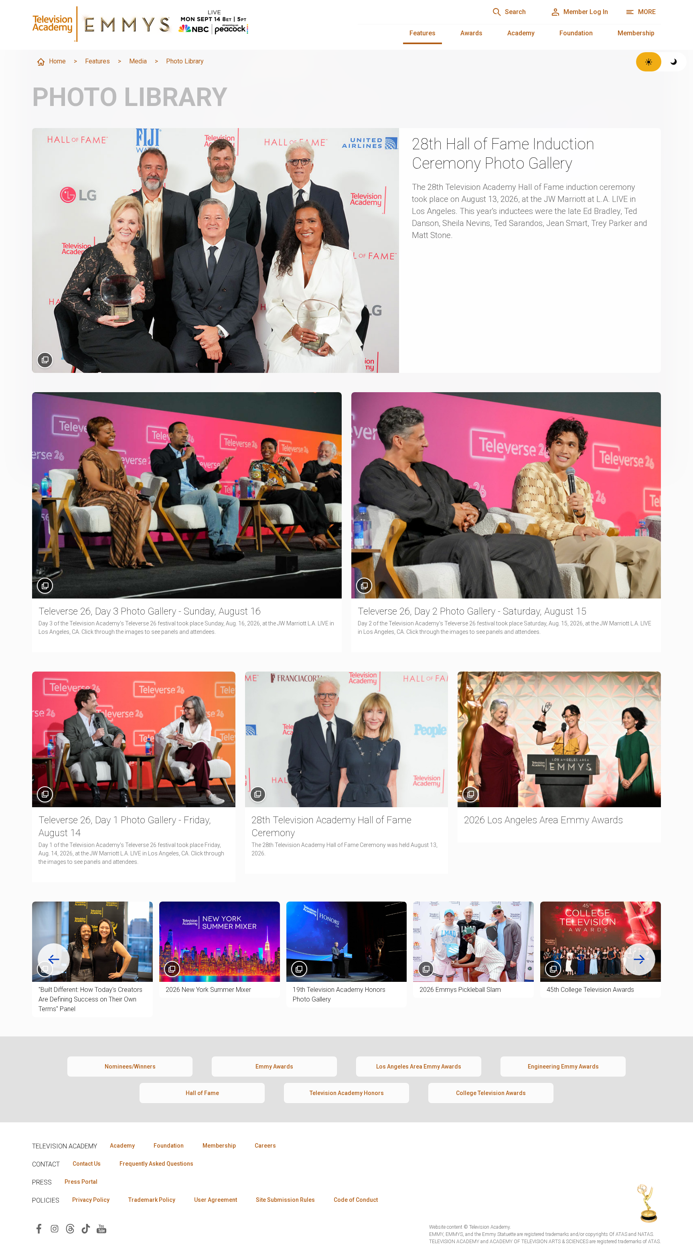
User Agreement (215, 1200)
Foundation (576, 33)
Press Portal (81, 1182)
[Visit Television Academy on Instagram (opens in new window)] (54, 1228)
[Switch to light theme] (648, 61)
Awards (471, 33)
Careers (265, 1145)
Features (422, 33)
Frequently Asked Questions (156, 1163)
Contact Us (87, 1163)
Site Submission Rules (285, 1200)
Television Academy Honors (347, 1093)
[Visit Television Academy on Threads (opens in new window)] (70, 1228)
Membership (636, 33)
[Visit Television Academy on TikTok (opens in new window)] (86, 1228)
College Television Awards (491, 1093)
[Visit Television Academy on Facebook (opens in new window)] (39, 1228)
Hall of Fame (202, 1093)
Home (57, 61)
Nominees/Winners (130, 1066)
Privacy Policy (90, 1200)
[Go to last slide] (54, 959)
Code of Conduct (356, 1200)
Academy (521, 33)
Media (138, 61)
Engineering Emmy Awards (563, 1066)
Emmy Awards (274, 1066)
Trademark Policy (151, 1200)
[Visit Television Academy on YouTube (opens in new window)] (101, 1228)
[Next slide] (639, 959)
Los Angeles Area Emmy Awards (418, 1066)
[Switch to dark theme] (674, 61)
